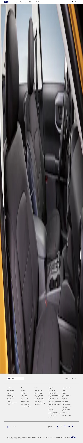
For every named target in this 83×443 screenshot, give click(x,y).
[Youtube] (65, 426)
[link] (19, 437)
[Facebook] (58, 426)
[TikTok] (58, 428)
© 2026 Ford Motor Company (12, 437)
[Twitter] (61, 426)
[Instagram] (69, 426)
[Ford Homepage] (73, 437)
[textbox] (15, 378)
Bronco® (67, 378)
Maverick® (73, 378)
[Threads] (72, 426)
